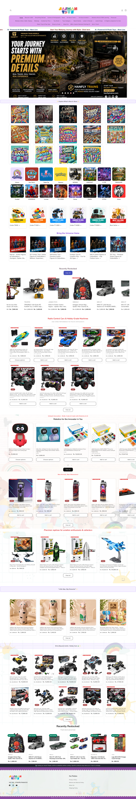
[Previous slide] (58, 93)
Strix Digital (82, 797)
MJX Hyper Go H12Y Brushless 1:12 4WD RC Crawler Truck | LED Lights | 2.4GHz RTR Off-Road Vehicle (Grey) (67, 678)
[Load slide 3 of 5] (68, 93)
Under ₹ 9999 (95, 225)
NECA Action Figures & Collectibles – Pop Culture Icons (98, 256)
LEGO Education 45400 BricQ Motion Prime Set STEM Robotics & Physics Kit (75, 449)
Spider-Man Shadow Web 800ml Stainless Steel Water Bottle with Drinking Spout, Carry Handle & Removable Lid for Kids (20, 506)
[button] (10, 10)
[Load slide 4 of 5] (70, 93)
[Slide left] (64, 465)
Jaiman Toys (58, 797)
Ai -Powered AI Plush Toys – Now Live (70, 30)
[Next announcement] (126, 1)
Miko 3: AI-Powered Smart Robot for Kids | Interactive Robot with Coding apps (19, 449)
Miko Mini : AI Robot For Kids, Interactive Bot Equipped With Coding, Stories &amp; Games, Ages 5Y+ (47, 450)
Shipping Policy (73, 788)
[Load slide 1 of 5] (62, 93)
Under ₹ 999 (34, 225)
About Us (71, 785)
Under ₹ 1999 (55, 225)
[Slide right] (71, 465)
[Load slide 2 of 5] (65, 93)
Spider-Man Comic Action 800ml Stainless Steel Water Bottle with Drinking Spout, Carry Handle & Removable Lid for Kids (75, 506)
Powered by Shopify (66, 797)
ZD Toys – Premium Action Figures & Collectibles (116, 256)
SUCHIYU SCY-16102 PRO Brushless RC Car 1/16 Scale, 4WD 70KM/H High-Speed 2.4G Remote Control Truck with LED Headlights (44, 678)
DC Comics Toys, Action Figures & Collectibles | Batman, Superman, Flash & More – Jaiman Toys (38, 256)
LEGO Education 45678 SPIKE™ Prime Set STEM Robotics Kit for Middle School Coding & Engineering (103, 450)
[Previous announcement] (9, 1)
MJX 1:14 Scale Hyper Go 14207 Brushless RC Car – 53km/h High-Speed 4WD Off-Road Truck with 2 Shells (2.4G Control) (19, 678)
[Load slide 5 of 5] (73, 93)
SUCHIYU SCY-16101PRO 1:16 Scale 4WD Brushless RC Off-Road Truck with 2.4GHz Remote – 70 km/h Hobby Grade (67, 710)
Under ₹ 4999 (75, 225)
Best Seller (114, 225)
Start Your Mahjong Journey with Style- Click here (30, 30)
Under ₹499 (14, 225)
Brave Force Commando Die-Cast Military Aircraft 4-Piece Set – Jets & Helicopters (22, 565)
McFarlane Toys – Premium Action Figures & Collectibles (57, 256)
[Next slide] (77, 93)
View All (68, 273)
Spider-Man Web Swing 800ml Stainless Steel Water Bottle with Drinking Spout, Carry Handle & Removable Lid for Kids (48, 506)
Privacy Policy (73, 779)
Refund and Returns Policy (76, 782)
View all (68, 410)
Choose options (20, 360)
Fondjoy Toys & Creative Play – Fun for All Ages (77, 256)
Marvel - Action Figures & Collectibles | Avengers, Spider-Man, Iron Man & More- (18, 256)
